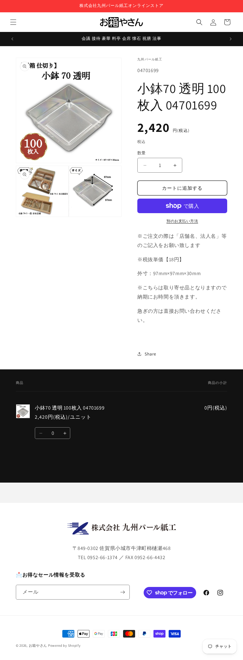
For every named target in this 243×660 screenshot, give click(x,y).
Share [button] (150, 354)
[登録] (122, 592)
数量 (141, 153)
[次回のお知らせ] (231, 39)
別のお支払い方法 (182, 221)
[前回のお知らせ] (12, 39)
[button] (13, 22)
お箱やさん (38, 645)
